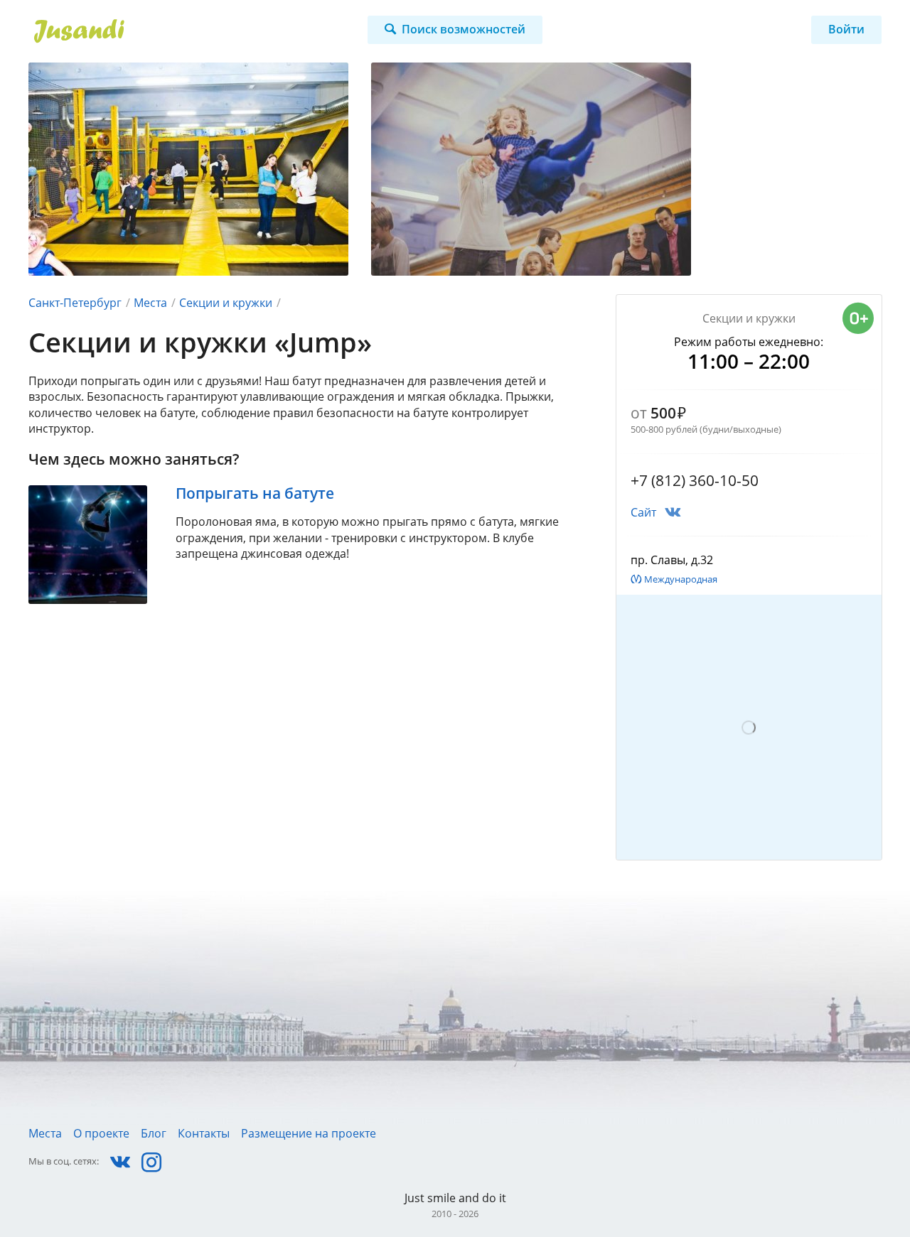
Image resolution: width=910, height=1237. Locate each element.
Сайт (643, 512)
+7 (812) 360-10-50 (695, 480)
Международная (680, 579)
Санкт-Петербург (75, 302)
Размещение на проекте (308, 1133)
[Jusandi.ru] (161, 31)
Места (150, 302)
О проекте (101, 1133)
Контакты (204, 1133)
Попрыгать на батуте (255, 493)
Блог (153, 1133)
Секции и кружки (225, 302)
